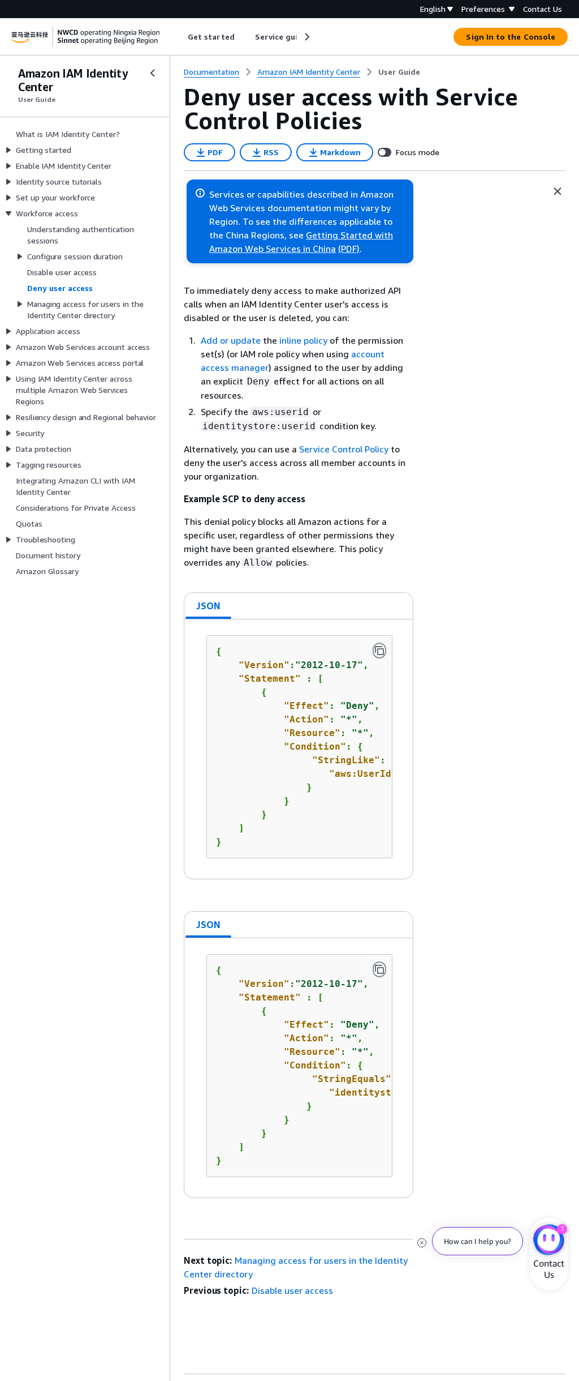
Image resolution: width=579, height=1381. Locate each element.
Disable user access (292, 1290)
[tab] (208, 605)
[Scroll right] (306, 37)
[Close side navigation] (153, 73)
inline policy (303, 340)
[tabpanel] (298, 749)
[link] (399, 72)
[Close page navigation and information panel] (557, 191)
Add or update (231, 340)
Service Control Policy (343, 449)
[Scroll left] (179, 37)
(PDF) (349, 248)
